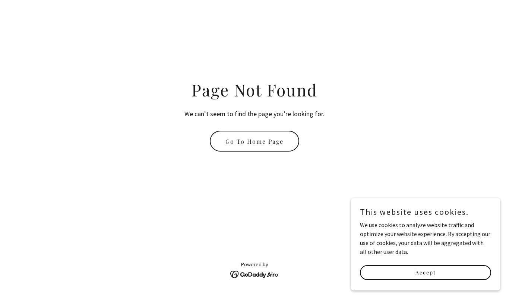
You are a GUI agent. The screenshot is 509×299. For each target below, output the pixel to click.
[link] (254, 273)
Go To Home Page (254, 141)
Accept (425, 272)
